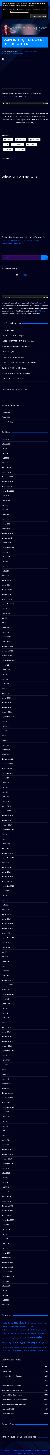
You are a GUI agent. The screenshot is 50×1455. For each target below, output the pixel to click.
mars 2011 (5, 1135)
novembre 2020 (7, 764)
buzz (28, 1323)
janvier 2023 (6, 641)
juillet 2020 (6, 783)
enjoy (7, 1326)
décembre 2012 (7, 1037)
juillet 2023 (6, 613)
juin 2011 (5, 1121)
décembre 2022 (7, 646)
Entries (6, 417)
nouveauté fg (10, 1338)
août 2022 (5, 665)
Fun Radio (31, 1329)
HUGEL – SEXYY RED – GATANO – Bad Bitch (18, 341)
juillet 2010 (6, 1173)
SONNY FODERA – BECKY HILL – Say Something (19, 362)
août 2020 (5, 778)
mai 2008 (5, 1295)
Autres (4, 1367)
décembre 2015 (7, 877)
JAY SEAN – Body (8, 330)
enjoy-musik (13, 1326)
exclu (25, 1326)
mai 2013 (5, 1013)
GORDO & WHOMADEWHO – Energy (16, 373)
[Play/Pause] (3, 103)
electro (4, 1326)
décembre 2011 (7, 1093)
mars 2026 (5, 463)
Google (6, 1450)
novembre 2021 (7, 707)
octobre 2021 (7, 712)
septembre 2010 (8, 1164)
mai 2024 (5, 566)
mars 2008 (5, 1305)
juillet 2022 (6, 670)
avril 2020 (5, 797)
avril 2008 (5, 1300)
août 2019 (5, 834)
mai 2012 (5, 1069)
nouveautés (20, 1347)
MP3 (25, 1333)
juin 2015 (5, 895)
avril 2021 (5, 740)
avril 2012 (5, 1074)
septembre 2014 (8, 938)
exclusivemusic (32, 1326)
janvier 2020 (6, 811)
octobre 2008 (7, 1272)
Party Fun (13, 1350)
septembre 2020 (8, 773)
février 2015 (6, 914)
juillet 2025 (6, 500)
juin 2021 (5, 731)
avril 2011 (5, 1131)
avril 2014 (5, 961)
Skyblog (34, 1350)
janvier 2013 (6, 1032)
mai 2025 (5, 510)
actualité (4, 1323)
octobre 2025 (7, 486)
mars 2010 (5, 1192)
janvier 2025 (6, 529)
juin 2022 (5, 674)
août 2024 (5, 552)
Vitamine (44, 1350)
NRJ (8, 1350)
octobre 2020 (7, 768)
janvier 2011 (6, 1145)
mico (22, 1333)
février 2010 (6, 1196)
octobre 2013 (7, 990)
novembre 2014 (7, 928)
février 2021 (6, 750)
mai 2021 (5, 735)
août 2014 (5, 942)
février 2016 (6, 867)
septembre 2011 (8, 1107)
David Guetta (42, 1323)
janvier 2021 (6, 754)
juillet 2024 (6, 557)
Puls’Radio (40, 311)
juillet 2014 (6, 947)
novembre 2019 (7, 820)
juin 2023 (5, 618)
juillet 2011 (6, 1117)
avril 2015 (5, 905)
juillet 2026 (6, 444)
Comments (7, 422)
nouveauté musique (29, 1343)
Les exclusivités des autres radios (14, 1381)
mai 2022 (5, 679)
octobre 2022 (7, 656)
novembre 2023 (7, 594)
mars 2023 (5, 632)
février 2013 (6, 1027)
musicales (34, 1333)
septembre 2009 (8, 1220)
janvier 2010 (6, 1201)
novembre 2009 (7, 1211)
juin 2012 (5, 1065)
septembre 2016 (8, 858)
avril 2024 (5, 571)
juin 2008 (5, 1291)
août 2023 (5, 608)
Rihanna (26, 1350)
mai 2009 (5, 1239)
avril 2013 (5, 1018)
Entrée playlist (7, 1371)
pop (17, 1350)
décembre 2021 (7, 703)
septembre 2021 (8, 717)
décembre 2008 (7, 1262)
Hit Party (17, 308)
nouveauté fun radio (20, 1338)
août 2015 (5, 891)
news (39, 1333)
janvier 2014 (6, 975)
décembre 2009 (7, 1206)
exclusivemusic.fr (8, 1330)
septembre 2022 (8, 660)
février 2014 (6, 971)
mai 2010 (5, 1182)
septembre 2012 (8, 1051)
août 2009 (5, 1225)
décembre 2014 (7, 924)
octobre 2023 (7, 599)
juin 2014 (5, 952)
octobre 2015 (7, 881)
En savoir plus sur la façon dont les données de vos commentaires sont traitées (23, 240)
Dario (36, 1323)
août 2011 (5, 1112)
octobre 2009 (7, 1215)
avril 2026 (5, 458)
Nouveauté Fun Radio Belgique (13, 1390)
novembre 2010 (7, 1154)
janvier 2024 (6, 585)
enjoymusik (20, 1326)
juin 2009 (5, 1234)
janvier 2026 (6, 472)
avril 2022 (5, 684)
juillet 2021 (6, 726)
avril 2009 (5, 1244)
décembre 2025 (7, 477)
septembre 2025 (8, 491)
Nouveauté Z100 (8, 1414)
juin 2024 (5, 561)
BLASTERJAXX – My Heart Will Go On (15, 346)
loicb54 (10, 1333)
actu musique (16, 1322)
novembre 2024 (7, 538)
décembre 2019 (7, 815)
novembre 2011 (7, 1098)
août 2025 (5, 496)
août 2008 (5, 1281)
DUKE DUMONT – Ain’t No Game (14, 368)
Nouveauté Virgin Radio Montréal (14, 1404)
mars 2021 (5, 745)
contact (32, 1323)
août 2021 (5, 721)
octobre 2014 (7, 933)
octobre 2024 (7, 543)
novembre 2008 (7, 1267)
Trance (39, 1350)
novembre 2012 (7, 1041)
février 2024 (6, 580)
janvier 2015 (6, 919)
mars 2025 (5, 519)
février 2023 (6, 637)
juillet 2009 (6, 1229)
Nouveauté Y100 (8, 1409)
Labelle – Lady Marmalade (11, 352)
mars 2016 (5, 862)
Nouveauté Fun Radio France (13, 53)
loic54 (45, 1330)
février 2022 (6, 693)
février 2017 (6, 848)
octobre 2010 (7, 1159)
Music (29, 1333)
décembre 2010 (7, 1149)
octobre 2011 (7, 1102)
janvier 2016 (6, 872)
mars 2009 (5, 1248)
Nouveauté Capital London (11, 1385)
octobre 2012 (7, 1046)
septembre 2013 (8, 994)
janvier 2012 (6, 1088)
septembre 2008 (8, 1276)
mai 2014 (5, 957)
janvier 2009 (6, 1258)
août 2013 (5, 999)
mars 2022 (5, 688)
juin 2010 (5, 1178)
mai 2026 (5, 453)
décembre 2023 (7, 590)
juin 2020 (5, 787)
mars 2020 (5, 801)
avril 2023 (5, 627)
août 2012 (5, 1055)
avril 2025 (5, 514)
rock (31, 1350)
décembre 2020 (7, 759)
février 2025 (6, 524)
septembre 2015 (8, 886)
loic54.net (4, 1333)
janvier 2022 (6, 698)
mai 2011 (5, 1126)
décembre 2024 (7, 533)
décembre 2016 (7, 853)
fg (21, 1330)
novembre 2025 (7, 481)
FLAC (24, 1330)
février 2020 (6, 806)
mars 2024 (5, 576)
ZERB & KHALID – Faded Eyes (13, 357)
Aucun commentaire (28, 51)
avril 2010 (5, 1187)
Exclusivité (18, 1330)
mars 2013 (5, 1022)
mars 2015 (5, 910)
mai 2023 (5, 623)
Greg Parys (39, 1330)
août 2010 (5, 1168)
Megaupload (15, 1333)
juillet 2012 (6, 1060)
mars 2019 (5, 839)
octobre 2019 (7, 825)
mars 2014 (5, 966)
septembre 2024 (8, 547)
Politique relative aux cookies (19, 12)
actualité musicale (31, 1450)
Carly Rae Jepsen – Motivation (13, 379)
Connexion (6, 412)
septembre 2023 (8, 604)
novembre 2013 (7, 985)
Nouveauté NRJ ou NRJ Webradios (14, 1400)
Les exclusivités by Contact (12, 1376)
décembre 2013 (7, 980)
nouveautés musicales (31, 1347)
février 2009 (6, 1253)
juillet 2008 (6, 1286)
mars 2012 (5, 1079)
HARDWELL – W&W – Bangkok (13, 336)
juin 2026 (5, 449)
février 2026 (6, 467)
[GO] (44, 257)
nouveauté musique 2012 (9, 1347)
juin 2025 (5, 505)
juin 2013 (5, 1008)
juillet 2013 (6, 1004)
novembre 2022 (7, 651)
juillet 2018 (6, 844)
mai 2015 (5, 900)
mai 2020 (5, 792)
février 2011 (6, 1140)
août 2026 (5, 439)
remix (20, 1350)
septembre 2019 (8, 830)
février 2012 (6, 1084)
